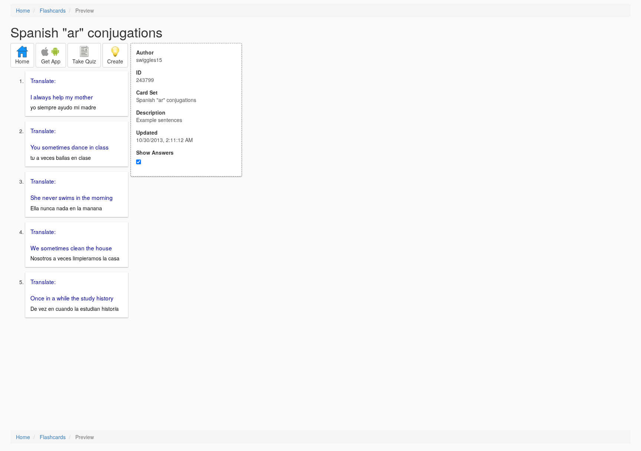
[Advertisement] (190, 249)
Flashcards (53, 10)
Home (23, 10)
